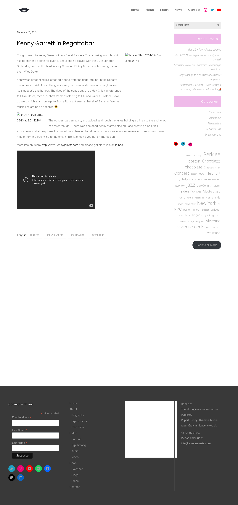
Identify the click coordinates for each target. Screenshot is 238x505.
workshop (213, 233)
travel (182, 221)
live (192, 191)
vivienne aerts (191, 226)
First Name (19, 430)
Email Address (21, 417)
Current (76, 439)
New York (206, 203)
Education (77, 427)
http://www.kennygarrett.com (60, 145)
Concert (34, 235)
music (181, 197)
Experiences (79, 421)
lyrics (198, 192)
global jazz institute (190, 179)
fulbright (214, 173)
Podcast (205, 209)
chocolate (193, 167)
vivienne (213, 221)
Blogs (74, 475)
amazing (197, 155)
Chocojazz (211, 161)
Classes (209, 167)
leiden (184, 191)
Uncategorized (213, 134)
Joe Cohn (203, 185)
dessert (194, 174)
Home (73, 403)
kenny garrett (55, 235)
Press (75, 481)
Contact (75, 487)
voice (208, 227)
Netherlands (213, 197)
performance (191, 209)
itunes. (119, 145)
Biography (77, 415)
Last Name (19, 443)
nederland (199, 198)
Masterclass (211, 191)
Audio (74, 451)
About (73, 409)
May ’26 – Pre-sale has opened (204, 49)
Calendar (77, 469)
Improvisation (212, 179)
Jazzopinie (215, 117)
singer (196, 215)
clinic (218, 168)
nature (190, 198)
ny (219, 204)
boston (194, 161)
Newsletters (214, 123)
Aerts (188, 155)
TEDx (218, 215)
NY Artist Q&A (213, 129)
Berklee (211, 154)
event (202, 173)
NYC (178, 209)
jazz (190, 184)
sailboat (215, 209)
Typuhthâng (78, 445)
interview (179, 185)
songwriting (207, 215)
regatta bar (77, 235)
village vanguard (196, 221)
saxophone (98, 235)
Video (75, 457)
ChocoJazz (215, 112)
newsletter (190, 204)
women (216, 227)
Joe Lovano (215, 186)
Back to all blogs (207, 245)
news (180, 204)
